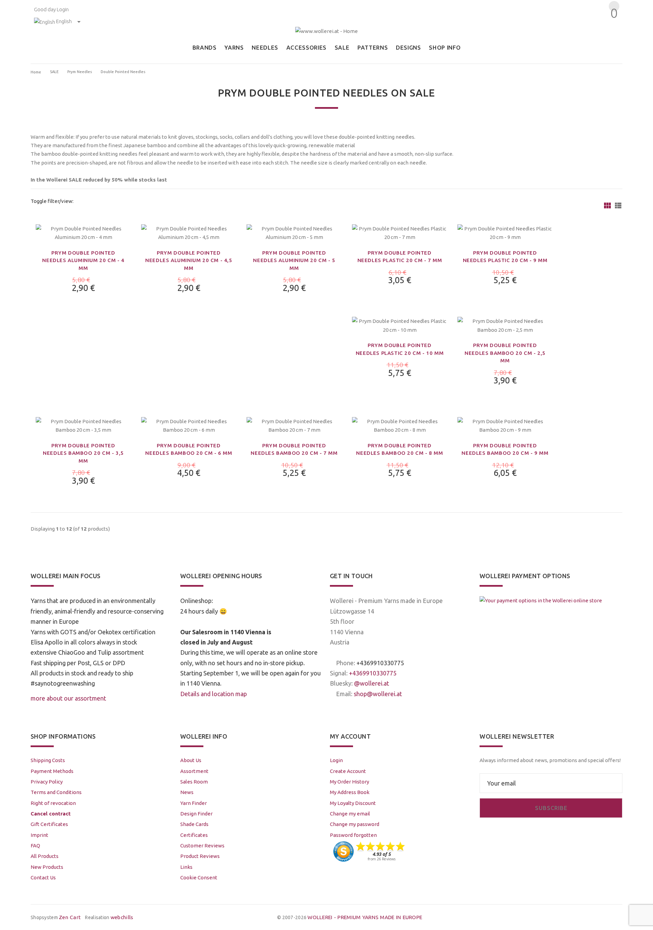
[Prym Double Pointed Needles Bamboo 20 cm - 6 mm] (188, 425)
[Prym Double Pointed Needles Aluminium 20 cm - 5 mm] (294, 232)
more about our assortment (68, 698)
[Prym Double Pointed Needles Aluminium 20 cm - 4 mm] (83, 232)
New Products (47, 867)
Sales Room (194, 782)
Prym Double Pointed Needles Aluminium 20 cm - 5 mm (294, 260)
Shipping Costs (48, 760)
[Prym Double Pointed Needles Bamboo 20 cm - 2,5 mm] (505, 325)
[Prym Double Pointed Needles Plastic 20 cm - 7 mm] (399, 232)
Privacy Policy (47, 782)
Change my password (354, 824)
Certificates (194, 835)
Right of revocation (53, 803)
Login (63, 9)
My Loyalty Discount (353, 803)
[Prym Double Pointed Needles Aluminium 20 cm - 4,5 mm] (188, 232)
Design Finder (196, 813)
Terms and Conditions (56, 792)
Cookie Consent (198, 877)
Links (186, 867)
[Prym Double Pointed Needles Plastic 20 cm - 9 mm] (505, 232)
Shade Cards (194, 824)
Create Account (348, 771)
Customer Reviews (202, 845)
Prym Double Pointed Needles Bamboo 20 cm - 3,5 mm (83, 453)
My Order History (349, 782)
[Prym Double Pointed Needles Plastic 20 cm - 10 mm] (399, 325)
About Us (190, 760)
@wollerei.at (371, 683)
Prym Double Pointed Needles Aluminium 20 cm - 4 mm (83, 260)
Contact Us (43, 877)
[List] (618, 205)
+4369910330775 (380, 662)
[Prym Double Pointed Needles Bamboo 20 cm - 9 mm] (505, 425)
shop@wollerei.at (378, 693)
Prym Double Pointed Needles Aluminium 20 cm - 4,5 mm (188, 260)
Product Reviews (200, 856)
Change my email (350, 813)
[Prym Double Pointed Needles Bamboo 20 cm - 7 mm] (294, 425)
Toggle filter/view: (52, 201)
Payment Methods (52, 771)
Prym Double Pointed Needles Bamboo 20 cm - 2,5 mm (505, 352)
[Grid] (607, 205)
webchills (122, 917)
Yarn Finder (193, 803)
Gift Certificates (49, 824)
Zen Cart (70, 917)
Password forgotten (353, 835)
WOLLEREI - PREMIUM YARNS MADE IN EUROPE (364, 917)
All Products (44, 856)
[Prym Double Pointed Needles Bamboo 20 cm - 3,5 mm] (83, 425)
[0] (613, 25)
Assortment (194, 771)
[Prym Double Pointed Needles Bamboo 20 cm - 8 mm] (399, 425)
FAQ (35, 845)
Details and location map (213, 693)
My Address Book (349, 792)
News (187, 792)
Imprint (39, 835)
